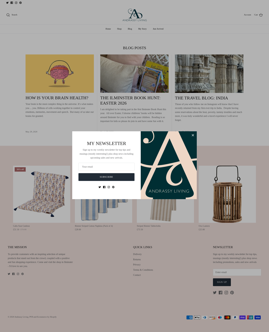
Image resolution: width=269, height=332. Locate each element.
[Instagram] (109, 187)
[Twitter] (100, 187)
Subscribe (106, 177)
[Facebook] (104, 187)
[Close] (192, 135)
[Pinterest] (113, 187)
